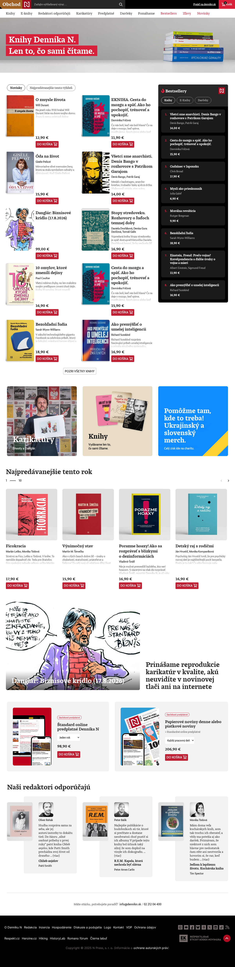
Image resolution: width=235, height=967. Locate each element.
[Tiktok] (221, 927)
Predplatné (106, 13)
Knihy (10, 13)
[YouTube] (186, 927)
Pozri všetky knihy (80, 371)
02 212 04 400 (152, 904)
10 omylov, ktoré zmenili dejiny (51, 270)
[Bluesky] (198, 927)
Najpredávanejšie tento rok (49, 471)
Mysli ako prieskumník (186, 189)
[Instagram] (180, 927)
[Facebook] (192, 927)
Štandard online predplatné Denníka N (78, 727)
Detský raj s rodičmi (195, 545)
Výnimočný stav (77, 545)
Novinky (203, 13)
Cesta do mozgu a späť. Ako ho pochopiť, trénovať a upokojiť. (130, 275)
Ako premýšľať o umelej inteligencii (128, 326)
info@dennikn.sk (130, 904)
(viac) (56, 855)
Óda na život (47, 156)
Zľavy (187, 13)
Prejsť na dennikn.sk (204, 4)
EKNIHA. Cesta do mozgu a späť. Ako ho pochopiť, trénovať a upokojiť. (131, 107)
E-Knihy (185, 100)
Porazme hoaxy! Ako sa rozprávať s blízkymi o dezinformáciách (140, 551)
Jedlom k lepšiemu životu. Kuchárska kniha (206, 866)
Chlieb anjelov (48, 861)
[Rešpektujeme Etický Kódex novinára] (200, 938)
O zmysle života (50, 99)
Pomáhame (146, 13)
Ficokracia (16, 545)
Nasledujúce (228, 480)
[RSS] (227, 927)
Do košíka (45, 144)
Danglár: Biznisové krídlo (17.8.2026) (53, 215)
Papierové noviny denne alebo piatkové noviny (193, 724)
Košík (228, 4)
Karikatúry (84, 13)
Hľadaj (120, 4)
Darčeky (126, 13)
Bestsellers (169, 13)
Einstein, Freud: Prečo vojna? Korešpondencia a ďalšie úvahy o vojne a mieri (192, 259)
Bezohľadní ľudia (51, 324)
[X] (210, 927)
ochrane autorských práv (150, 948)
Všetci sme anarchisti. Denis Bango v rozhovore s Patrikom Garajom (131, 163)
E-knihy (26, 13)
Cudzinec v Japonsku (184, 166)
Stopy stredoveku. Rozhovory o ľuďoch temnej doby (130, 217)
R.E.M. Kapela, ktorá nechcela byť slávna (128, 863)
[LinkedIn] (215, 927)
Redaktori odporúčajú (54, 13)
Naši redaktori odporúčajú (48, 786)
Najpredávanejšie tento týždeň (51, 88)
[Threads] (204, 927)
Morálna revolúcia (183, 211)
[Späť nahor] (227, 938)
